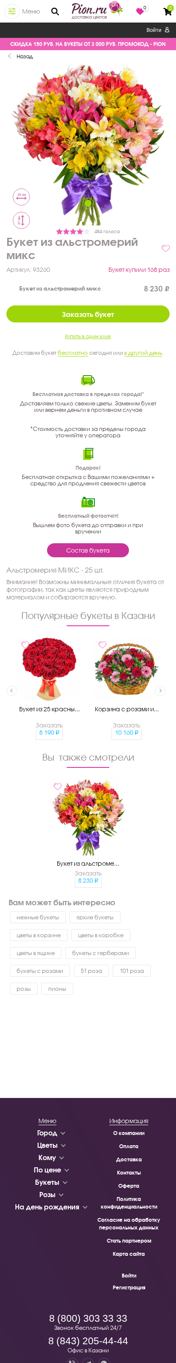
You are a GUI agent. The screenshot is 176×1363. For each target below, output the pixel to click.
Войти (155, 30)
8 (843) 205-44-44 (88, 1340)
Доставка (129, 1159)
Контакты (129, 1172)
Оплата (128, 1146)
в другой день (143, 352)
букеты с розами (40, 970)
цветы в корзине (39, 935)
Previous (11, 691)
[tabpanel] (88, 145)
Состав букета (88, 550)
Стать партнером (129, 1241)
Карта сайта (129, 1254)
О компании (128, 1133)
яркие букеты (95, 917)
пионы (57, 988)
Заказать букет (88, 314)
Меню (31, 11)
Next (160, 691)
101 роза (132, 970)
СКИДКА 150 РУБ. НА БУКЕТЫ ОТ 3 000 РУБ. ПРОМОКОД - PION (88, 44)
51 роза (91, 970)
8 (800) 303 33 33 (88, 1318)
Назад (25, 56)
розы (24, 988)
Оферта (128, 1186)
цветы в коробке (100, 935)
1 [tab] (88, 203)
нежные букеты (38, 917)
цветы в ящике (36, 953)
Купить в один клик (88, 336)
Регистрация (129, 1287)
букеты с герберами (100, 953)
